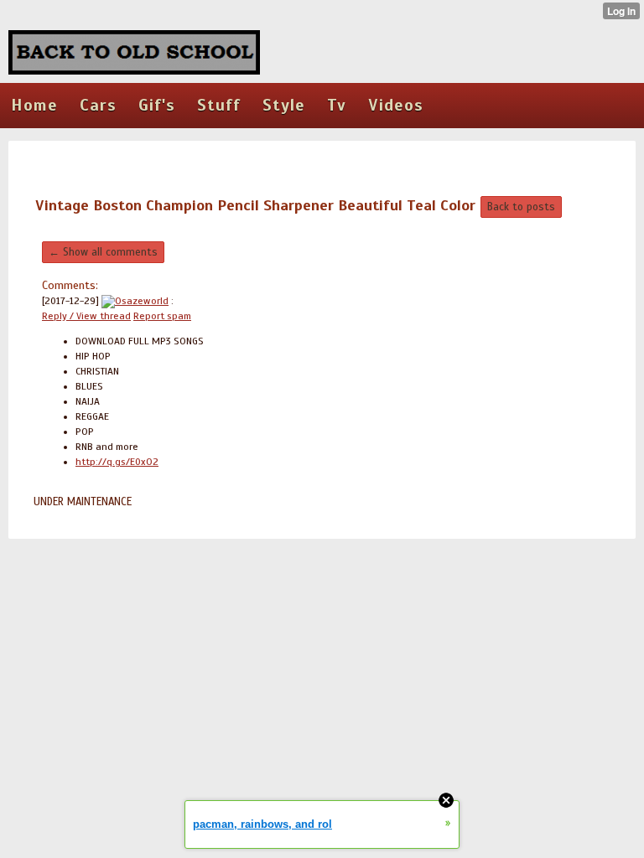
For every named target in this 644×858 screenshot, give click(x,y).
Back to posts (521, 207)
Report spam (162, 316)
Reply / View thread (86, 316)
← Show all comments (103, 252)
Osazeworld (142, 301)
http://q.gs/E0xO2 (116, 462)
